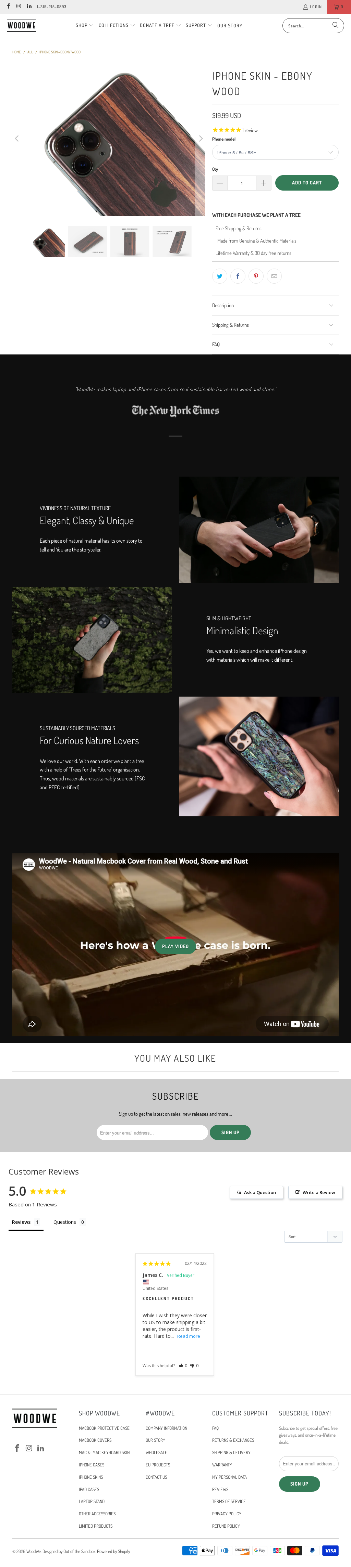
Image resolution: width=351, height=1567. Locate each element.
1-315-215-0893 (51, 6)
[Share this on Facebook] (237, 276)
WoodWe (33, 1551)
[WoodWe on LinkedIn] (29, 6)
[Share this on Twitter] (219, 276)
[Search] (335, 25)
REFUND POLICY (226, 1526)
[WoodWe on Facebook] (8, 6)
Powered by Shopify (113, 1551)
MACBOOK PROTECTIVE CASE (104, 1428)
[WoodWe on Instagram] (18, 6)
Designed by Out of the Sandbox (69, 1551)
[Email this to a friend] (274, 276)
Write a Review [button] (319, 1192)
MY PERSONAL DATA (229, 1477)
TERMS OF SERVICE (229, 1501)
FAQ (215, 1428)
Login (316, 6)
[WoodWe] (21, 25)
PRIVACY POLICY (226, 1513)
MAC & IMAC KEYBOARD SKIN (104, 1452)
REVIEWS (220, 1489)
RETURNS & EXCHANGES (233, 1440)
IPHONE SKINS (91, 1477)
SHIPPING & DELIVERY (231, 1452)
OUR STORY (155, 1440)
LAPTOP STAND (92, 1501)
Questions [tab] (64, 1222)
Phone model (223, 139)
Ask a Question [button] (260, 1192)
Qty (215, 169)
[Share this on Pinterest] (256, 276)
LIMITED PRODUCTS (95, 1526)
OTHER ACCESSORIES (97, 1513)
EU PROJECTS (158, 1464)
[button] (85, 25)
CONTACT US (156, 1477)
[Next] (200, 139)
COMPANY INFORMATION (166, 1428)
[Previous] (17, 139)
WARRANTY (222, 1464)
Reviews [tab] (21, 1222)
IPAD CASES (89, 1489)
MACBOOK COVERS (95, 1440)
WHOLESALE (156, 1452)
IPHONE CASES (91, 1464)
